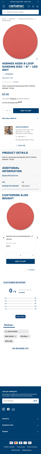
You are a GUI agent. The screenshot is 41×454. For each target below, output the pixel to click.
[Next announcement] (38, 1)
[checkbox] (8, 341)
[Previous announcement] (3, 1)
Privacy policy (21, 447)
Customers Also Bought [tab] (15, 197)
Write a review (20, 316)
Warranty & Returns (9, 118)
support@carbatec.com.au (26, 140)
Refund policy (16, 450)
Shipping (13, 99)
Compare (9, 74)
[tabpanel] (20, 351)
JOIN (35, 401)
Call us (21, 145)
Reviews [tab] (9, 325)
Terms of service (32, 447)
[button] (37, 6)
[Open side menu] (3, 6)
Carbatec (12, 447)
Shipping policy (26, 450)
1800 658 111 (22, 136)
